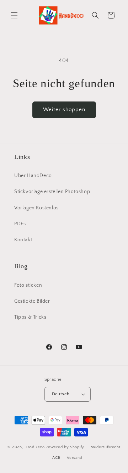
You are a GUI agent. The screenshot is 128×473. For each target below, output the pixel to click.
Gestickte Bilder (32, 301)
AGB (56, 458)
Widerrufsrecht (106, 447)
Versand (74, 458)
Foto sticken (28, 285)
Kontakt (23, 240)
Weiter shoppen (64, 109)
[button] (14, 15)
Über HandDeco (33, 175)
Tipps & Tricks (30, 317)
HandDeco (35, 447)
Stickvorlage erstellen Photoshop (52, 191)
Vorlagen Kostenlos (36, 208)
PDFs (20, 224)
